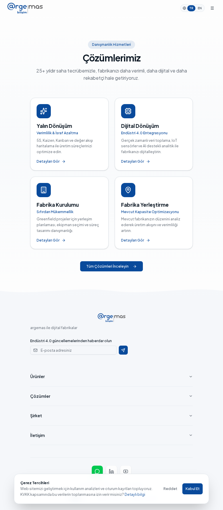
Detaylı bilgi (135, 494)
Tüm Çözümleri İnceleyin (107, 266)
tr (191, 8)
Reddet (170, 488)
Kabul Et (193, 488)
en (200, 8)
